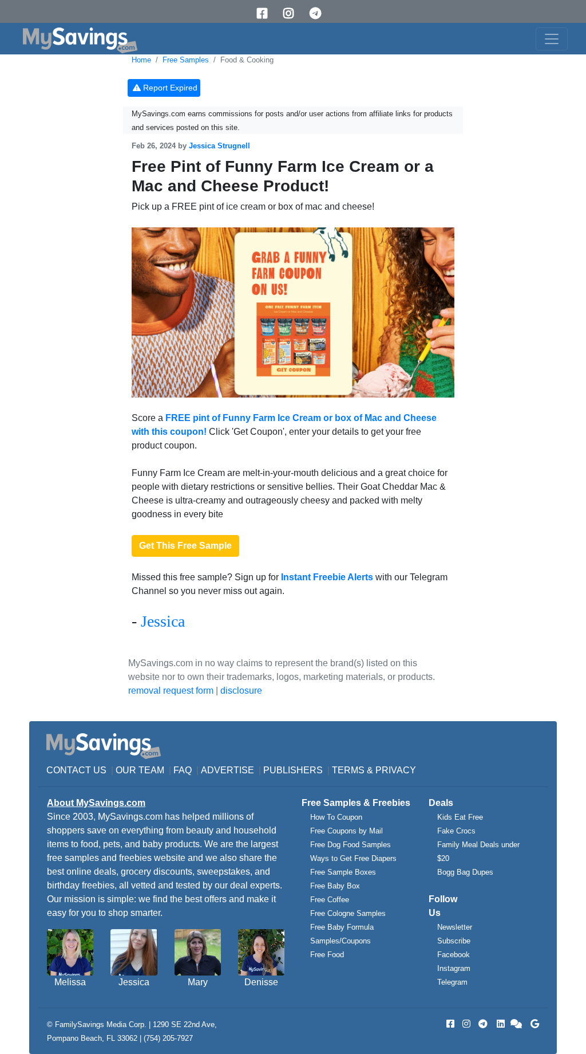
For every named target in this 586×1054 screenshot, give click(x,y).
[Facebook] (266, 13)
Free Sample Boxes (343, 872)
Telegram (452, 982)
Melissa (70, 982)
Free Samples (186, 60)
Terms (348, 770)
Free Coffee (329, 899)
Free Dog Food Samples (350, 844)
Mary (198, 982)
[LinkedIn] (499, 1024)
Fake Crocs (456, 831)
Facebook (453, 954)
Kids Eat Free (460, 817)
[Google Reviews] (532, 1024)
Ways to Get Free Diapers (353, 858)
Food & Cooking (247, 60)
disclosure (241, 690)
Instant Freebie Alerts (327, 577)
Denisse (261, 982)
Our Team (140, 770)
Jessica (163, 621)
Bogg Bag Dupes (465, 872)
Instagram (453, 968)
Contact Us (76, 770)
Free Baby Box (335, 886)
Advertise (227, 770)
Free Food (327, 954)
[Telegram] (319, 13)
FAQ (182, 770)
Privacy (395, 770)
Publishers (293, 770)
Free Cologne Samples (348, 913)
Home (141, 60)
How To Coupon (336, 817)
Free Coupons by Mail (346, 831)
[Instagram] (292, 13)
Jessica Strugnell (219, 145)
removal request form (170, 690)
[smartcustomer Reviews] (516, 1024)
